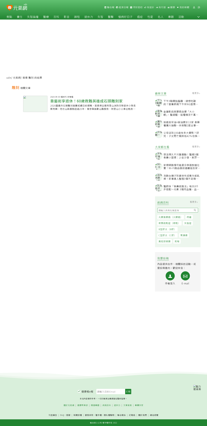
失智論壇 (33, 17)
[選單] (199, 7)
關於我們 (142, 415)
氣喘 (177, 241)
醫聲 (111, 17)
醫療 (46, 17)
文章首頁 (127, 405)
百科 (56, 17)
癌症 (140, 17)
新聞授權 (77, 415)
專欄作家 (139, 405)
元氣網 (17, 77)
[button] (198, 16)
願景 (172, 7)
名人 (161, 17)
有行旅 (162, 7)
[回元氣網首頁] (20, 7)
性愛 (150, 17)
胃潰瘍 (184, 235)
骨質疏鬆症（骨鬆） (169, 223)
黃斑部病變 (165, 241)
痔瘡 (189, 217)
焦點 (9, 17)
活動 (181, 17)
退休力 (88, 17)
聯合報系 (121, 415)
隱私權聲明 (109, 415)
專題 (171, 17)
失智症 (188, 223)
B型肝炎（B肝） (167, 229)
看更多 (196, 93)
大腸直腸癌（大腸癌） (171, 217)
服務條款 (89, 415)
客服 (68, 415)
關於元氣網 (69, 405)
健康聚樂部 (82, 405)
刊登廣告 (53, 415)
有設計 (150, 7)
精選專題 (95, 405)
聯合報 (110, 7)
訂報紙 (132, 415)
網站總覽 (154, 415)
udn (9, 77)
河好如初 (137, 7)
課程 (77, 17)
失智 (100, 17)
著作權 (98, 415)
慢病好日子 (125, 17)
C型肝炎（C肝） (167, 235)
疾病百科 (106, 405)
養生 (20, 17)
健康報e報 (87, 391)
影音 (67, 17)
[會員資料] (194, 7)
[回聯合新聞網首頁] (10, 8)
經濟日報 (123, 7)
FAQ (62, 415)
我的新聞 (184, 7)
